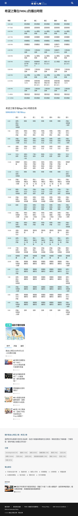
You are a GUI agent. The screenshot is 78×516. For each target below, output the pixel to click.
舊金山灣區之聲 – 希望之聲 (16, 512)
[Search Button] (72, 3)
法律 (28, 456)
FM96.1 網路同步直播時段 (31, 506)
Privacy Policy (45, 506)
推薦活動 (44, 452)
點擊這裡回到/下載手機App (15, 112)
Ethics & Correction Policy (11, 509)
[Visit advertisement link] (15, 331)
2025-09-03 (18, 491)
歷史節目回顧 (17, 506)
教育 (54, 452)
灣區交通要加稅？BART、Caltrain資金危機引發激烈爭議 (19, 363)
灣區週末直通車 (40, 456)
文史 (63, 452)
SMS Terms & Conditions (59, 506)
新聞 (10, 456)
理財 (53, 456)
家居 (33, 452)
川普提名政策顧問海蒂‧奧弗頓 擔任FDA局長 (19, 400)
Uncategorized (12, 452)
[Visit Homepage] (39, 3)
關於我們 (7, 506)
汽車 (19, 456)
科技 (9, 460)
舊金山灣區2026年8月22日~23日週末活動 (15, 352)
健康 (23, 452)
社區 (62, 456)
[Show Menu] (6, 3)
